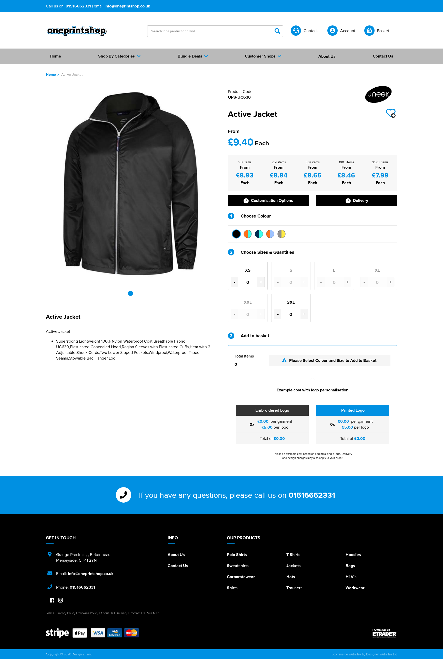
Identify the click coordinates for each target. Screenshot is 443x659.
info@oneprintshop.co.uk (127, 6)
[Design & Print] (76, 31)
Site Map (153, 613)
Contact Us (178, 566)
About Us (176, 555)
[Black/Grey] (236, 234)
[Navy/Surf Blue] (259, 234)
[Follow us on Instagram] (60, 600)
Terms (50, 613)
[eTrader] (384, 633)
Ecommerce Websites (346, 654)
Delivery (360, 200)
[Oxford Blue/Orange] (270, 234)
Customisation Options (271, 200)
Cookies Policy (88, 613)
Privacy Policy (65, 613)
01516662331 (78, 6)
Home (51, 74)
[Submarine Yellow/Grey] (281, 234)
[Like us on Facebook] (52, 600)
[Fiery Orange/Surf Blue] (247, 234)
